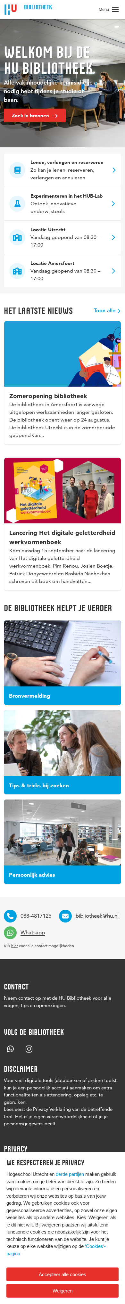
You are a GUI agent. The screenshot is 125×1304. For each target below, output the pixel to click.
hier (14, 945)
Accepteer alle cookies (62, 1274)
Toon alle (104, 311)
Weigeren (62, 1290)
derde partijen (70, 1174)
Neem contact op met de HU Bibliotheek (47, 998)
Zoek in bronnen (31, 115)
